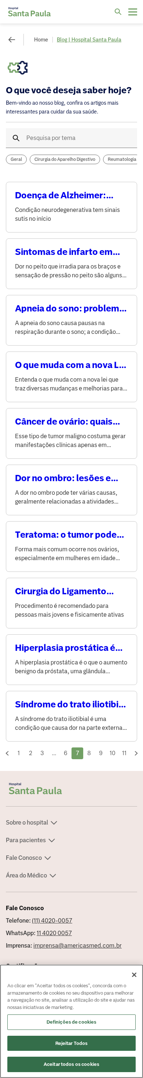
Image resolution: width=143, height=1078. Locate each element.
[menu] (132, 11)
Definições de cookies (72, 1022)
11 (124, 753)
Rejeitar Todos (71, 1043)
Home (41, 39)
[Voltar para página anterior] (12, 39)
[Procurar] (118, 11)
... (54, 753)
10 (112, 753)
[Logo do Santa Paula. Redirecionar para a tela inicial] (29, 12)
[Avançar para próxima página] (136, 753)
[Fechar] (134, 975)
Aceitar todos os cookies (71, 1064)
